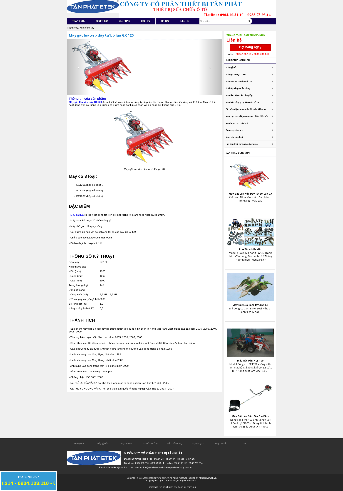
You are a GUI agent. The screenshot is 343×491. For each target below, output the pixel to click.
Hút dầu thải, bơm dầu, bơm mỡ (242, 144)
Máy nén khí (126, 443)
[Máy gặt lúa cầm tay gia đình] (250, 397)
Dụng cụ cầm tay (234, 130)
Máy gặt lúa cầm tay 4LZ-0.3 (250, 305)
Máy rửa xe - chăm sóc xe (239, 81)
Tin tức (165, 21)
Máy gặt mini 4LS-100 (250, 360)
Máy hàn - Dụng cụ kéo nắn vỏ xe (242, 102)
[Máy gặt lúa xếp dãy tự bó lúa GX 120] (250, 174)
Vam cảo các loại (234, 137)
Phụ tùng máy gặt (250, 249)
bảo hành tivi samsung (185, 487)
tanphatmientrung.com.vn (156, 478)
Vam (245, 443)
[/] (93, 6)
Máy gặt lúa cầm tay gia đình (250, 416)
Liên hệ (184, 21)
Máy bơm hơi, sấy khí (237, 123)
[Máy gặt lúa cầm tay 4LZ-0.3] (250, 286)
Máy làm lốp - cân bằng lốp (239, 95)
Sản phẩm (124, 21)
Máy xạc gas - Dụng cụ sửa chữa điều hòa (247, 116)
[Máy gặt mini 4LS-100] (250, 341)
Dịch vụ (145, 21)
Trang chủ (78, 21)
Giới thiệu (102, 21)
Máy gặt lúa (77, 214)
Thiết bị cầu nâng (173, 443)
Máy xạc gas (198, 443)
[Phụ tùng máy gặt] (250, 230)
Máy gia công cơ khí (236, 74)
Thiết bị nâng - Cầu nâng (238, 88)
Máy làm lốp (221, 443)
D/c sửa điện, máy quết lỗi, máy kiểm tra (246, 109)
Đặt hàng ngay (250, 47)
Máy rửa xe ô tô (150, 443)
